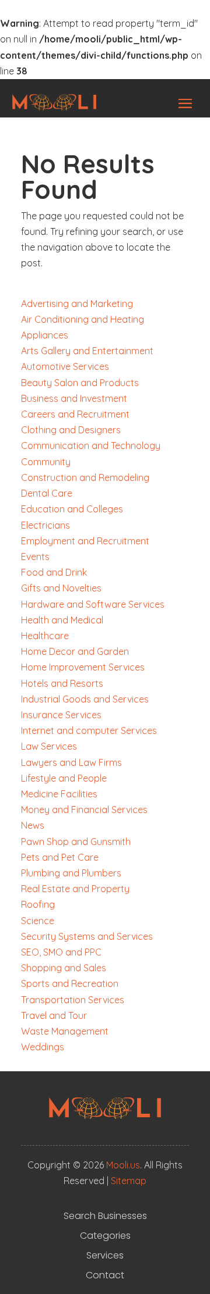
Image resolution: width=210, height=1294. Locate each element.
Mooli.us (123, 1165)
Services (105, 1256)
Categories (105, 1236)
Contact (105, 1275)
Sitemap (128, 1180)
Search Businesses (105, 1216)
